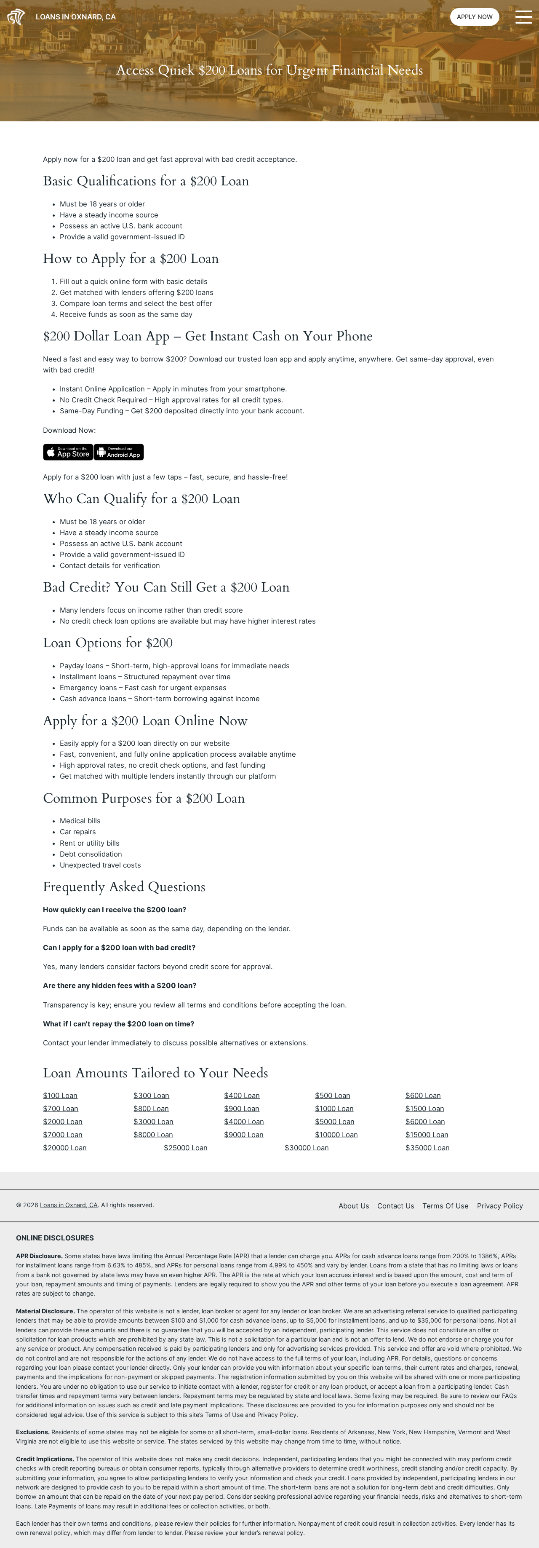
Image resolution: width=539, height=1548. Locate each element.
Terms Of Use (445, 1206)
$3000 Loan (153, 1121)
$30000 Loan (307, 1148)
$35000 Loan (428, 1148)
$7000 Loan (63, 1134)
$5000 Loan (335, 1121)
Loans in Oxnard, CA (76, 17)
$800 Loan (151, 1108)
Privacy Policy (500, 1206)
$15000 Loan (427, 1134)
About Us (354, 1206)
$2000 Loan (63, 1121)
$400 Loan (242, 1095)
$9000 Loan (244, 1134)
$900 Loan (241, 1108)
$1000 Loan (334, 1108)
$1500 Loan (425, 1108)
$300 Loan (151, 1095)
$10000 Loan (336, 1134)
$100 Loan (60, 1095)
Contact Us (395, 1206)
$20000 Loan (65, 1148)
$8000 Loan (153, 1134)
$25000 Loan (186, 1148)
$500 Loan (332, 1095)
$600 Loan (423, 1095)
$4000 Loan (244, 1121)
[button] (474, 17)
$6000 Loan (425, 1121)
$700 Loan (60, 1108)
